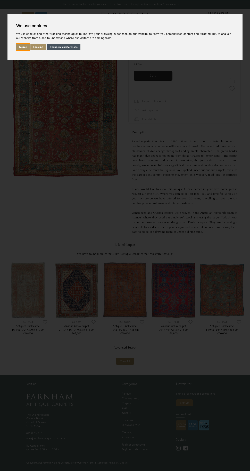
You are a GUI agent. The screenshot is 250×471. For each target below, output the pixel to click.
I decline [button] (38, 46)
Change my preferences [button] (64, 46)
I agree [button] (23, 46)
